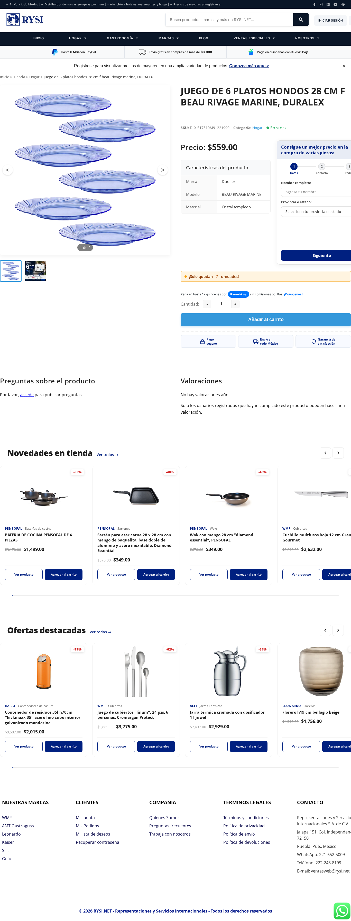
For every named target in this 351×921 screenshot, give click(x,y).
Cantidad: (190, 304)
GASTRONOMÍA (120, 38)
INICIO (38, 38)
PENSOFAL (14, 528)
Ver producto (23, 574)
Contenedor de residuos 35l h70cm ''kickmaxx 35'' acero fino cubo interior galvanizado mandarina (42, 717)
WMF (286, 528)
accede (27, 395)
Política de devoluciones (246, 842)
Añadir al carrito (266, 319)
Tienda (19, 76)
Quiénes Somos (164, 817)
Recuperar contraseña (97, 842)
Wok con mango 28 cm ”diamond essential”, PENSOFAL (221, 537)
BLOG (204, 38)
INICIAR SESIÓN (330, 20)
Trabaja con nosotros (170, 834)
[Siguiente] (338, 453)
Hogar (34, 76)
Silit (5, 850)
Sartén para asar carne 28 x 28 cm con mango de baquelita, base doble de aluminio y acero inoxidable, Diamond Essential (134, 542)
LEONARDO (292, 706)
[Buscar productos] (301, 19)
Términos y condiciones (246, 817)
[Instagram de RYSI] (321, 4)
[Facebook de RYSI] (314, 4)
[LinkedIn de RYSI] (328, 4)
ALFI (194, 706)
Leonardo (11, 834)
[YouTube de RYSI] (335, 4)
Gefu (6, 858)
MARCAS (166, 38)
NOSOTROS (305, 38)
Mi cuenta (85, 817)
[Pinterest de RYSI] (343, 4)
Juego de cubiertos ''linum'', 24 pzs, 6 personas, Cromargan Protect (132, 715)
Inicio (4, 76)
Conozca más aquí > (249, 66)
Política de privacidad (244, 826)
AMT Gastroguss (18, 826)
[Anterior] (325, 453)
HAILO (10, 706)
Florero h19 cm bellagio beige (310, 712)
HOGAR (75, 38)
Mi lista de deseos (93, 834)
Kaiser (8, 842)
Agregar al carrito (64, 574)
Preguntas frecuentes (170, 826)
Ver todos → (107, 454)
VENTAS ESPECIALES (252, 38)
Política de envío (239, 834)
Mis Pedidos (87, 826)
